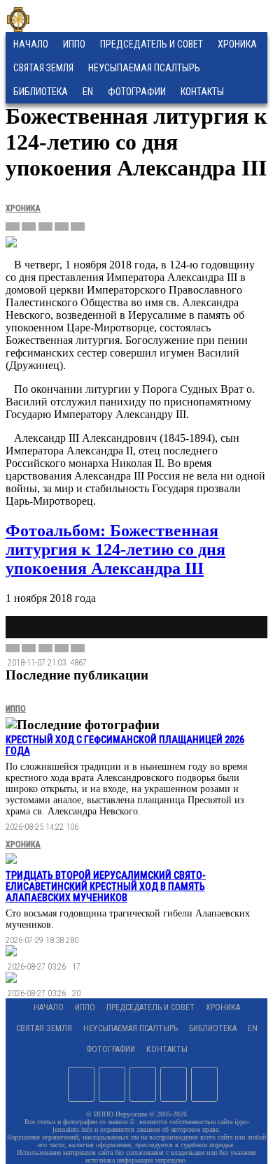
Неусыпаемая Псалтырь (144, 67)
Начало (30, 44)
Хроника (237, 44)
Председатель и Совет (151, 44)
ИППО (74, 44)
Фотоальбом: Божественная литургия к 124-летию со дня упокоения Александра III (115, 549)
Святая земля (43, 67)
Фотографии (110, 1049)
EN (88, 91)
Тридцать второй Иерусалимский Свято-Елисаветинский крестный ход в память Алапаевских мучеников (106, 886)
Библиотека (40, 91)
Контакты (167, 1049)
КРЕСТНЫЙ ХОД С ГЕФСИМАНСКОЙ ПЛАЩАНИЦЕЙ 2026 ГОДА (125, 745)
